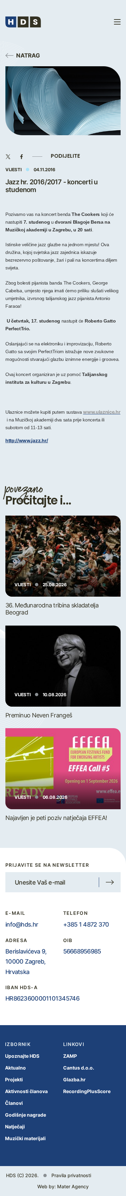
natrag (28, 55)
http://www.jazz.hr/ (26, 440)
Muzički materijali (25, 1138)
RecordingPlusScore (87, 1091)
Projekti (14, 1079)
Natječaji (15, 1126)
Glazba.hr (74, 1079)
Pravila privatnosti (71, 1175)
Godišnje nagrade (25, 1115)
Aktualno (15, 1067)
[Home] (23, 22)
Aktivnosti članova (26, 1091)
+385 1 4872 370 (86, 924)
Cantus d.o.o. (78, 1067)
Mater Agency (73, 1186)
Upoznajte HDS (22, 1056)
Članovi (14, 1103)
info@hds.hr (21, 924)
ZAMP (70, 1056)
